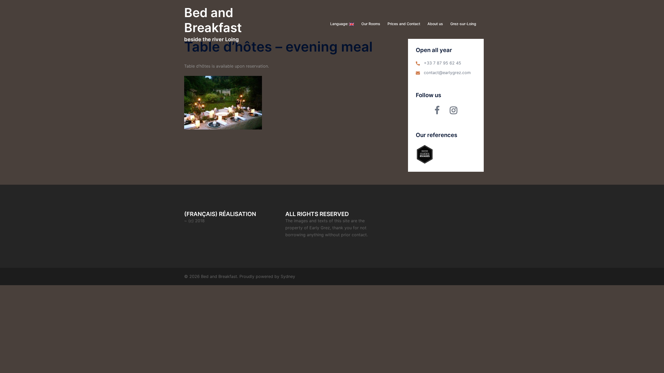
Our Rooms (370, 23)
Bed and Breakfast (213, 20)
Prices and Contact (404, 23)
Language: (339, 23)
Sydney (288, 276)
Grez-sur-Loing (463, 23)
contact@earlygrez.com (447, 72)
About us (435, 23)
